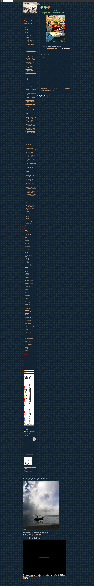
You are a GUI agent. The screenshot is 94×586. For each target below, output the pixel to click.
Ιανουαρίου (28, 223)
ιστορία (26, 262)
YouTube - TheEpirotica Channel (30, 351)
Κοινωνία (26, 267)
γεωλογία (26, 240)
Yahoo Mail (26, 350)
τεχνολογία (26, 304)
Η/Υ (25, 256)
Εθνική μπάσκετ (27, 246)
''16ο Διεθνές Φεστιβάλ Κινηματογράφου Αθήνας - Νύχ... (30, 159)
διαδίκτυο (26, 243)
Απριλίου (27, 218)
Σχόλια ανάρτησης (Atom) (49, 90)
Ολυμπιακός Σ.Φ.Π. (28, 280)
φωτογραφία (27, 311)
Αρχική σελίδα (55, 88)
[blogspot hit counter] (26, 429)
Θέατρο (26, 261)
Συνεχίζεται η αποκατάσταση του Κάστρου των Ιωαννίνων (30, 83)
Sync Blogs (26, 345)
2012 (26, 29)
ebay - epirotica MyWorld (29, 338)
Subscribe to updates (38, 3)
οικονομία (26, 277)
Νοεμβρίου (27, 35)
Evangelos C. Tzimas (28, 20)
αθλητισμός (26, 231)
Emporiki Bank (27, 317)
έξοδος (26, 252)
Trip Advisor (27, 347)
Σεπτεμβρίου (28, 39)
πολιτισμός (26, 290)
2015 (26, 27)
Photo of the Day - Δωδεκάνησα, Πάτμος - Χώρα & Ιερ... (30, 135)
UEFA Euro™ (27, 329)
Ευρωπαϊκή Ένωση (28, 255)
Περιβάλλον (27, 286)
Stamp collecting (27, 471)
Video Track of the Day (28, 330)
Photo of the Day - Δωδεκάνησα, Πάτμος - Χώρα (30, 44)
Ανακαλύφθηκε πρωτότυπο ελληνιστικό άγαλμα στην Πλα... (30, 59)
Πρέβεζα (26, 292)
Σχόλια (26, 372)
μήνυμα (26, 273)
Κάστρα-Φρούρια (27, 264)
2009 (26, 225)
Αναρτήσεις (27, 370)
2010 (26, 32)
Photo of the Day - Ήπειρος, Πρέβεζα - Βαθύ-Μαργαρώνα (30, 184)
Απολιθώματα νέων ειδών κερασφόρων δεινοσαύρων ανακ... (31, 93)
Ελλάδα (26, 250)
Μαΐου (27, 216)
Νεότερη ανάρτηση (44, 88)
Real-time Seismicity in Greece (30, 342)
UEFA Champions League (29, 326)
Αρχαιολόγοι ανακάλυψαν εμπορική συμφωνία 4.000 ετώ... (30, 176)
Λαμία (25, 271)
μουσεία (26, 274)
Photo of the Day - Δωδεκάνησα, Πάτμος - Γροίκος (30, 170)
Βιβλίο (26, 237)
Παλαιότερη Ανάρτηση (66, 88)
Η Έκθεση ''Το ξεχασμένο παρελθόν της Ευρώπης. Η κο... (31, 163)
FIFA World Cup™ (28, 320)
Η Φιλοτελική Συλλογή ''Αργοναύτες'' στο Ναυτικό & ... (31, 125)
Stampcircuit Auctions (28, 344)
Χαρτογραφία (27, 313)
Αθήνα (26, 230)
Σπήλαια (26, 296)
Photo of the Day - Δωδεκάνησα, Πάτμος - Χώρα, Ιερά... (30, 145)
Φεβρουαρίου (28, 221)
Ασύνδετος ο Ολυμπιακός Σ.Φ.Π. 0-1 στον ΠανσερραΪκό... (30, 121)
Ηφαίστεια (26, 259)
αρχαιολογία (27, 234)
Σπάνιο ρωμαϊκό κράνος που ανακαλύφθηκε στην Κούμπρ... (30, 139)
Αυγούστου (28, 211)
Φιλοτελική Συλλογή (28, 308)
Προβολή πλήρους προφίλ (28, 23)
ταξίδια (26, 301)
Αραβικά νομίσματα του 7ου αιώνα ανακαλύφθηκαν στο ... (31, 188)
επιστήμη (26, 253)
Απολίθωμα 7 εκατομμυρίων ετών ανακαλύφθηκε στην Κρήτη (30, 79)
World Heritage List (28, 332)
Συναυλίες (26, 299)
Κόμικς (26, 268)
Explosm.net (35, 535)
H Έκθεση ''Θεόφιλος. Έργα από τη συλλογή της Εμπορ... (30, 180)
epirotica (27, 3)
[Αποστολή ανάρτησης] (62, 48)
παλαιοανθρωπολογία (28, 283)
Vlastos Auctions (27, 348)
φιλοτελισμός (27, 310)
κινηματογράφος (27, 265)
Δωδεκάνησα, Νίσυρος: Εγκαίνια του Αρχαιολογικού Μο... (31, 149)
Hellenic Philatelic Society (29, 339)
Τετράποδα (26, 302)
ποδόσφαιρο (27, 289)
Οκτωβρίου (28, 37)
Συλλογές (26, 298)
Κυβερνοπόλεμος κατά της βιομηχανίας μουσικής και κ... (30, 112)
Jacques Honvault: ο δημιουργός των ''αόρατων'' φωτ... (31, 97)
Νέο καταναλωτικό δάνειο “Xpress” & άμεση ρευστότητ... (30, 63)
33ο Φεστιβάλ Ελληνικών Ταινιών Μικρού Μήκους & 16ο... (30, 101)
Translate (46, 96)
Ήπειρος (26, 258)
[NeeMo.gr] (26, 435)
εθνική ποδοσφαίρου (28, 247)
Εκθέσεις (26, 249)
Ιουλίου (27, 213)
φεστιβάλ (26, 307)
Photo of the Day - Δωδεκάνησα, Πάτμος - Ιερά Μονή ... (31, 70)
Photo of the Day (27, 323)
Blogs (25, 314)
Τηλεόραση (26, 305)
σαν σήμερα (27, 295)
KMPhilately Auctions (28, 341)
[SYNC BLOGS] (27, 433)
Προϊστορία (26, 293)
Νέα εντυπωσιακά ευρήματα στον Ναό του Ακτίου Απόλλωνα (30, 105)
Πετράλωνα (26, 287)
